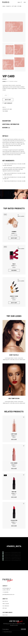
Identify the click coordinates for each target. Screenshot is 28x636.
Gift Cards (5, 608)
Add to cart (8, 99)
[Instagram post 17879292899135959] (14, 552)
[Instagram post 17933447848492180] (14, 560)
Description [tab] (6, 121)
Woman (6, 111)
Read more (14, 270)
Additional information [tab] (10, 124)
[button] (7, 103)
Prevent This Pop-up (8, 631)
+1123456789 (5, 592)
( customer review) (12, 81)
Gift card (9, 109)
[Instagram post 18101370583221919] (14, 555)
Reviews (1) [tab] (6, 127)
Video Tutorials (6, 603)
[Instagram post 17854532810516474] (14, 554)
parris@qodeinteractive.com (8, 594)
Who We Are (5, 601)
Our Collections (6, 605)
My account (5, 615)
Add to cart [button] (14, 238)
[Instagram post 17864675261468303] (14, 558)
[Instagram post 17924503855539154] (14, 557)
